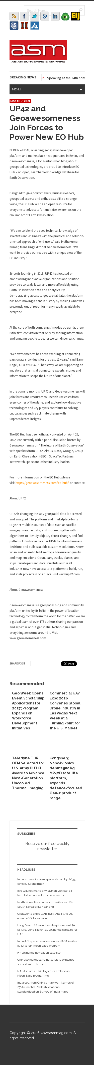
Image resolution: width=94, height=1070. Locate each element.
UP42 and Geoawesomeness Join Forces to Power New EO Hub (47, 123)
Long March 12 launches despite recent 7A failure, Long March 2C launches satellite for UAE (47, 929)
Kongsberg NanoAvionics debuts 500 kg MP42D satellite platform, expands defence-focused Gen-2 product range (66, 778)
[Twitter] (34, 16)
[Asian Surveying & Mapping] (38, 61)
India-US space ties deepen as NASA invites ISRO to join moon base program (47, 943)
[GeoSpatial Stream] (34, 25)
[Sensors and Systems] (14, 25)
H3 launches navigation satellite (38, 952)
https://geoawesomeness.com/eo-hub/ (42, 483)
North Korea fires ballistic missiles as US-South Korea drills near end (45, 904)
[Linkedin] (55, 16)
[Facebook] (24, 16)
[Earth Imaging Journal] (75, 16)
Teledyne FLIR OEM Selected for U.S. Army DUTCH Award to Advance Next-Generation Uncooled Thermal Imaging (28, 773)
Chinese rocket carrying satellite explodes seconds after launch (45, 962)
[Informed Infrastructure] (24, 25)
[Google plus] (44, 16)
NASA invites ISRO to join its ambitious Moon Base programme (43, 973)
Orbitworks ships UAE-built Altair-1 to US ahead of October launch (45, 916)
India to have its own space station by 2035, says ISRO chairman (46, 881)
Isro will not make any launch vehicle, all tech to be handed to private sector (44, 893)
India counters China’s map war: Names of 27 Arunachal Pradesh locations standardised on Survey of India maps (45, 987)
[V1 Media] (65, 16)
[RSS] (14, 16)
